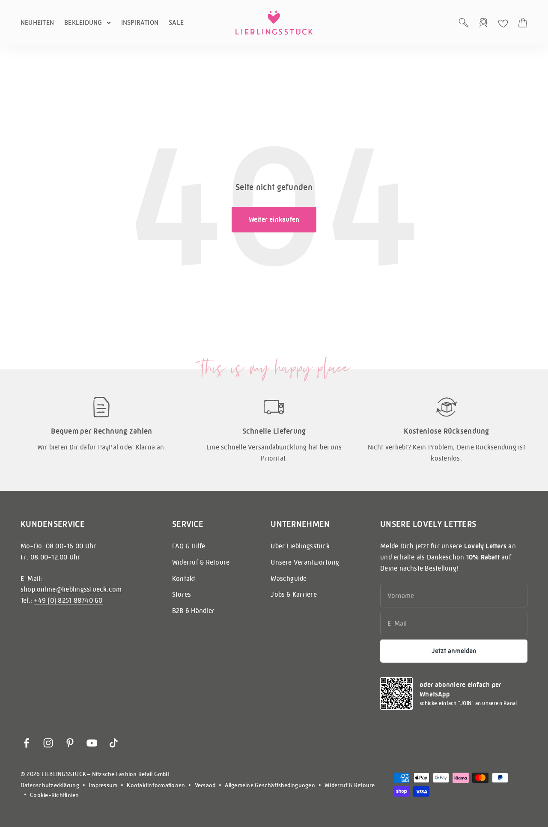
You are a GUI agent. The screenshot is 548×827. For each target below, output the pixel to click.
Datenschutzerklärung (50, 785)
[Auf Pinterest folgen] (70, 743)
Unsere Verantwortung (305, 562)
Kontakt (184, 578)
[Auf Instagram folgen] (48, 743)
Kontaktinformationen (156, 785)
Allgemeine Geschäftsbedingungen (270, 785)
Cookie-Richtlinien (54, 794)
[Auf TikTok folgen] (113, 743)
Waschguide (289, 578)
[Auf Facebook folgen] (26, 743)
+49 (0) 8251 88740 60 (68, 600)
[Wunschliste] (503, 23)
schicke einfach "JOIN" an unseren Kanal (468, 703)
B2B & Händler (193, 611)
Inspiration (140, 22)
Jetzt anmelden (454, 651)
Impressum (103, 785)
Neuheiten (37, 22)
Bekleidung (83, 22)
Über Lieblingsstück (300, 546)
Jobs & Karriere (294, 594)
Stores (181, 594)
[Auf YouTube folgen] (92, 743)
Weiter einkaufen (274, 219)
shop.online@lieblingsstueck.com (71, 589)
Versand (205, 785)
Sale (176, 22)
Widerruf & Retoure (200, 562)
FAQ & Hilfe (189, 546)
